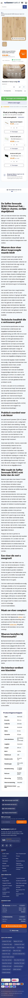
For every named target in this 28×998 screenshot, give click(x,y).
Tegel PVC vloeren (7, 885)
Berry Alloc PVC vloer (19, 960)
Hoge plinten (5, 880)
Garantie (4, 870)
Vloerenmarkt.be (20, 861)
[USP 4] (15, 191)
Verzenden (5, 861)
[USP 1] (12, 191)
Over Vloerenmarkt (21, 853)
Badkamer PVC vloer (20, 894)
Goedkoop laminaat (21, 880)
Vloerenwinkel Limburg (19, 868)
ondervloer (13, 624)
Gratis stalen (5, 853)
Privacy (18, 856)
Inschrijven (21, 822)
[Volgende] (24, 145)
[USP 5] (16, 191)
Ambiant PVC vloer (6, 941)
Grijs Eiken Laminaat (21, 883)
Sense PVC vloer (6, 953)
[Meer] (17, 127)
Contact (4, 856)
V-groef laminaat (20, 878)
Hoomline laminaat (18, 966)
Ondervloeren (5, 896)
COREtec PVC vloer (6, 966)
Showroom (5, 858)
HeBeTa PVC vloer (6, 950)
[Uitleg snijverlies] (25, 91)
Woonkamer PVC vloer (20, 890)
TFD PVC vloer (20, 947)
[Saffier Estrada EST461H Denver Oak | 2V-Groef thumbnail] (4, 44)
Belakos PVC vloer (18, 941)
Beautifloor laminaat (7, 963)
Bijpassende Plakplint (16, 122)
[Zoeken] (25, 7)
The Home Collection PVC (18, 953)
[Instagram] (6, 845)
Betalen (4, 868)
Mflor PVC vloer (17, 950)
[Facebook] (2, 845)
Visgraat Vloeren (6, 883)
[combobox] (12, 7)
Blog (17, 858)
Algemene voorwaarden (19, 864)
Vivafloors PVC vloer (19, 944)
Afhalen (4, 863)
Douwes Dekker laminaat (8, 956)
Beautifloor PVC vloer (19, 963)
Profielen (4, 878)
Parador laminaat (6, 972)
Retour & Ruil (5, 866)
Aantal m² (4, 84)
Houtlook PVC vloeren (6, 893)
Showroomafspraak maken (15, 926)
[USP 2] (13, 191)
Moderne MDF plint (15, 136)
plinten (20, 617)
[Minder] (11, 127)
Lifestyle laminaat (6, 969)
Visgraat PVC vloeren (5, 888)
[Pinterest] (10, 845)
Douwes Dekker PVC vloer (8, 947)
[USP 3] (14, 191)
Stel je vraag (15, 930)
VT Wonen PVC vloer (7, 944)
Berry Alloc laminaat (7, 960)
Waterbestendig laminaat (20, 886)
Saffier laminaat (17, 969)
